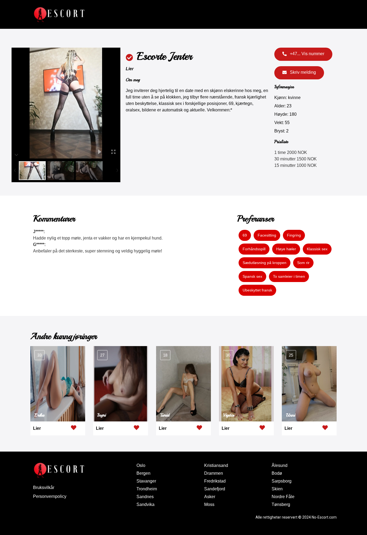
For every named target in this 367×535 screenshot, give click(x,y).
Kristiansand (216, 465)
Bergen (143, 473)
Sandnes (145, 496)
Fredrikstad (215, 481)
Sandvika (145, 504)
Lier (130, 68)
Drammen (213, 473)
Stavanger (146, 481)
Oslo (140, 465)
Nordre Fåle (283, 496)
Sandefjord (214, 489)
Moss (209, 504)
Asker (209, 496)
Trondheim (146, 489)
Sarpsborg (282, 481)
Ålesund (279, 465)
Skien (277, 489)
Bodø (277, 473)
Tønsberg (281, 504)
